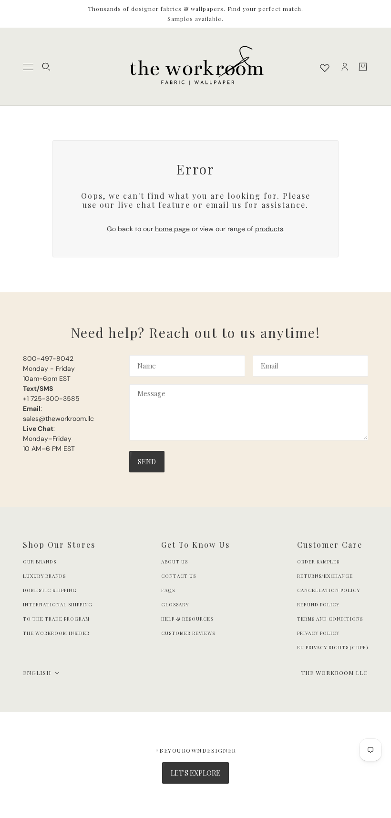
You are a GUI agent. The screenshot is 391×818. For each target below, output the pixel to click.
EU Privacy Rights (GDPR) (332, 647)
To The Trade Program (56, 618)
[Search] (46, 66)
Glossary (175, 604)
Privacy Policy (318, 633)
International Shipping (58, 604)
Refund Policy (318, 604)
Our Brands (39, 561)
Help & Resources (187, 618)
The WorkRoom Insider (56, 633)
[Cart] (363, 66)
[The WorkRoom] (195, 67)
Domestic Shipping (50, 590)
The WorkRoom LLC (334, 672)
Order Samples (318, 561)
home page (172, 229)
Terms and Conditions (330, 618)
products (269, 229)
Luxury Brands (44, 576)
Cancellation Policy (328, 590)
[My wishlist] (324, 67)
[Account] (345, 66)
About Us (174, 561)
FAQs (168, 590)
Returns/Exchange (325, 576)
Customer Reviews (188, 633)
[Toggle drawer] (28, 67)
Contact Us (178, 576)
